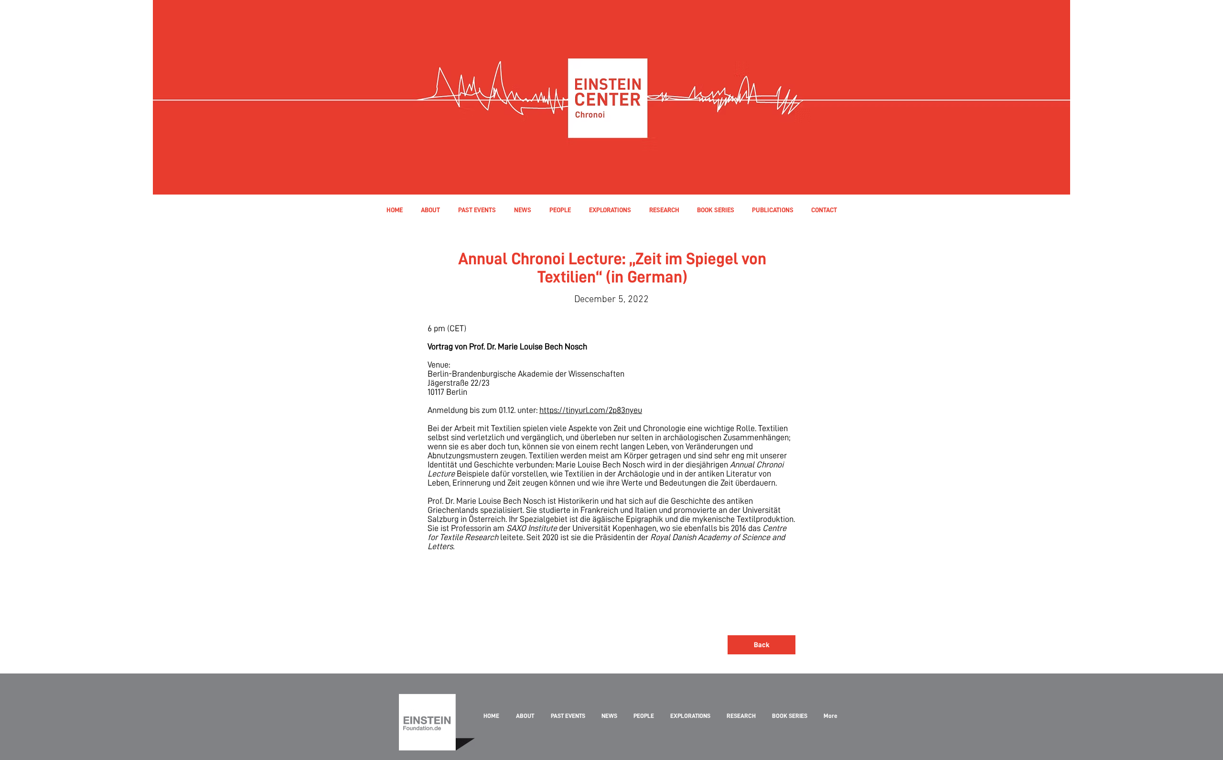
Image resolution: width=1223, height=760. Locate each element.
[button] (559, 210)
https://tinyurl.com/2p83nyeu (590, 409)
